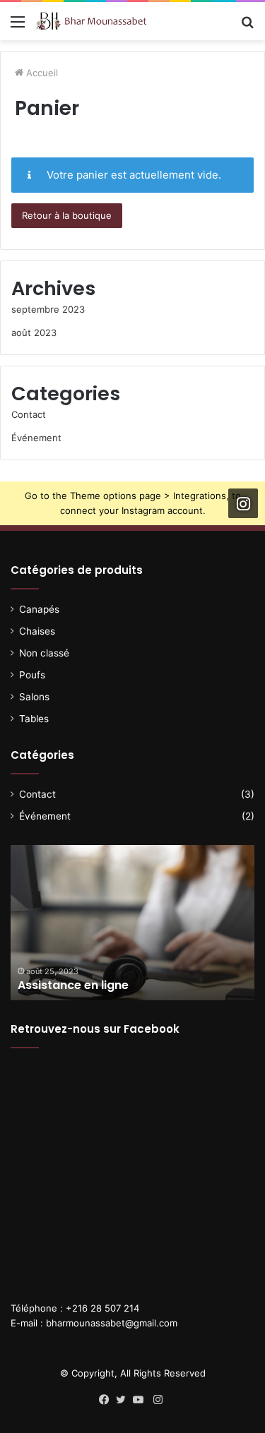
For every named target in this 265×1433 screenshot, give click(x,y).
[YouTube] (141, 1399)
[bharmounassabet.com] (91, 21)
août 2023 (34, 332)
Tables (34, 718)
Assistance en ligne (73, 985)
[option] (132, 922)
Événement (36, 437)
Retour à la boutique (67, 215)
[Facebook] (107, 1399)
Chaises (37, 631)
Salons (34, 696)
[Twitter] (124, 1399)
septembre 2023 (48, 309)
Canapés (39, 609)
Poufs (32, 674)
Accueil (40, 72)
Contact (28, 414)
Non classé (44, 653)
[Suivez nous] (243, 503)
